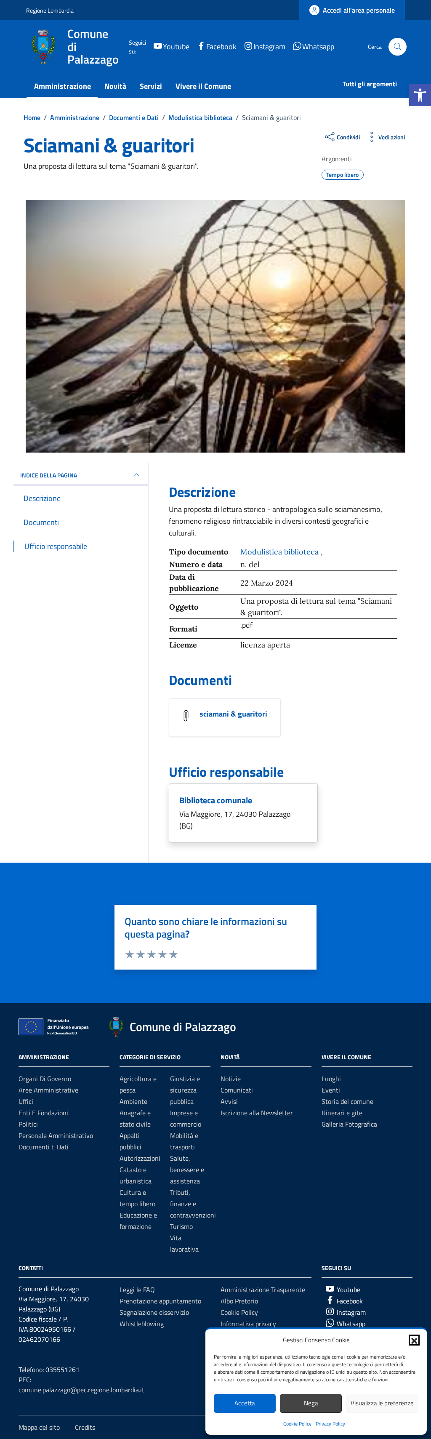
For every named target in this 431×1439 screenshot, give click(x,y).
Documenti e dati (44, 1147)
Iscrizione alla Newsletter (257, 1113)
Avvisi (229, 1101)
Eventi (331, 1090)
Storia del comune (347, 1101)
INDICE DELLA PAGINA (48, 475)
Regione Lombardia (50, 10)
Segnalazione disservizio (154, 1312)
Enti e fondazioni (43, 1113)
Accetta (244, 1403)
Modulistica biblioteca (280, 552)
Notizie (231, 1079)
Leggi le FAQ (137, 1289)
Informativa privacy (248, 1324)
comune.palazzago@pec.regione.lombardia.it (81, 1390)
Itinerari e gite (342, 1113)
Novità (115, 86)
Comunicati (237, 1090)
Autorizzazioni (140, 1158)
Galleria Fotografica (349, 1124)
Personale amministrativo (56, 1135)
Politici (28, 1124)
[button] (420, 95)
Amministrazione (62, 86)
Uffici (26, 1101)
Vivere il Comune (203, 86)
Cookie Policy (297, 1424)
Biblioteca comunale (215, 800)
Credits (85, 1427)
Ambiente (133, 1101)
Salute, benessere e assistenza (187, 1169)
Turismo (181, 1226)
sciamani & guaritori (233, 714)
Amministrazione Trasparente (263, 1289)
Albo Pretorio (239, 1301)
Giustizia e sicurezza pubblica (185, 1090)
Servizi (151, 86)
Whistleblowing (142, 1324)
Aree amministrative (48, 1090)
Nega (311, 1403)
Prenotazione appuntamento (160, 1301)
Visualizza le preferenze (382, 1403)
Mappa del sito (39, 1427)
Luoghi (331, 1079)
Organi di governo (45, 1079)
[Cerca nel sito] (397, 47)
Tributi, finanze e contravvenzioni (193, 1203)
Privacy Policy (330, 1424)
